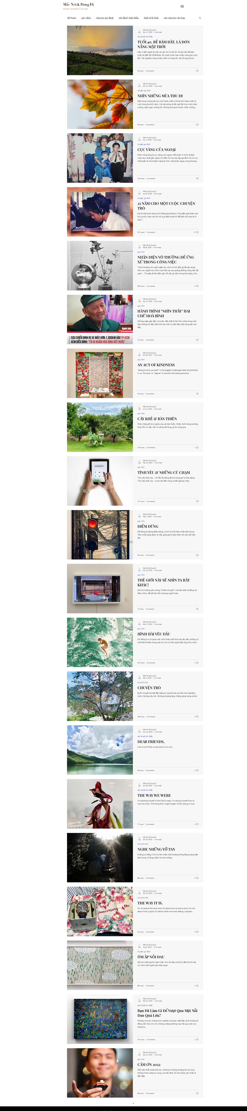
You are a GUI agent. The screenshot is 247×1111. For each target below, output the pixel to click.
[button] (182, 6)
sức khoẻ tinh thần (129, 17)
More (166, 17)
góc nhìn (86, 17)
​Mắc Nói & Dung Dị (78, 4)
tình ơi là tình (151, 17)
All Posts (71, 17)
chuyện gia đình (104, 17)
